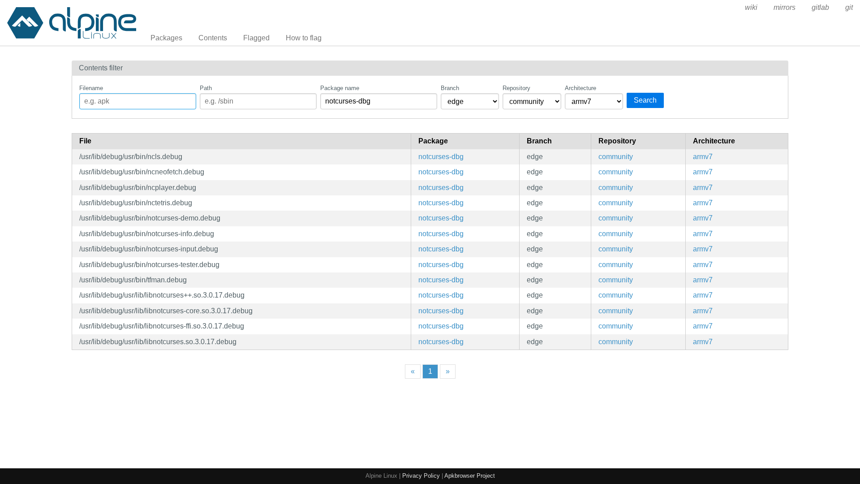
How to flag (304, 38)
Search (645, 100)
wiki (751, 7)
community (615, 156)
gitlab (820, 7)
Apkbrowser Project (469, 475)
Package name (339, 88)
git (849, 7)
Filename (91, 88)
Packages (166, 38)
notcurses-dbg (441, 156)
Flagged (256, 38)
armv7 (703, 156)
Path (206, 88)
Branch (450, 88)
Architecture (580, 88)
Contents (212, 38)
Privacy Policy (421, 475)
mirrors (785, 7)
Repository (516, 88)
